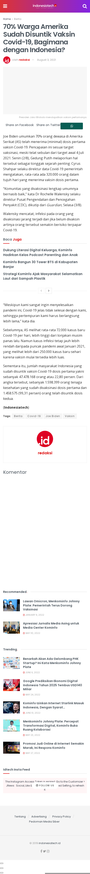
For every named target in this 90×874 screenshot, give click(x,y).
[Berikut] (49, 291)
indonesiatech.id (49, 843)
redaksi (24, 60)
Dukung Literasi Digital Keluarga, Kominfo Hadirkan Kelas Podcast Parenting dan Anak (40, 252)
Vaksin (70, 416)
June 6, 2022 (32, 672)
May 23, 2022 (32, 735)
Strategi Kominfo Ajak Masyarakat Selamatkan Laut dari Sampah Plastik (42, 276)
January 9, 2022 (34, 615)
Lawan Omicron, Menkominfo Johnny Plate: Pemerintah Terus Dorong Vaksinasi (51, 605)
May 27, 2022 (32, 753)
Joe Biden (53, 416)
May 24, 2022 (32, 694)
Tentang (20, 817)
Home (7, 19)
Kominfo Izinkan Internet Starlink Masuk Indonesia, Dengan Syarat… (53, 705)
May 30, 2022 (32, 633)
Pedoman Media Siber (44, 822)
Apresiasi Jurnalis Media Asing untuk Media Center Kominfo (51, 625)
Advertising (39, 817)
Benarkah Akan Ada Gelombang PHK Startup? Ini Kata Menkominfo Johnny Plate (52, 663)
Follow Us (46, 785)
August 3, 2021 (46, 60)
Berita (17, 19)
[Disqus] (45, 535)
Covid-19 (34, 416)
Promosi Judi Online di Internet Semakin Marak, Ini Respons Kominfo (53, 745)
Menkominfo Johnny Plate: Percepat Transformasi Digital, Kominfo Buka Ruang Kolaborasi (51, 725)
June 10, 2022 (32, 712)
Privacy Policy (61, 817)
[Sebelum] (41, 291)
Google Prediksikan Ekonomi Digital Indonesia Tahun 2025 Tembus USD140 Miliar (52, 685)
